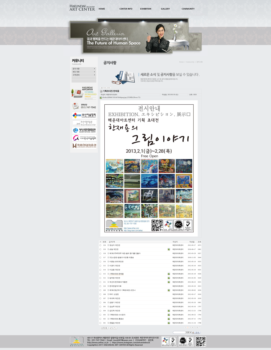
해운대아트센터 (177, 245)
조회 (199, 242)
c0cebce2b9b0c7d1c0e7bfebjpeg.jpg (114, 97)
